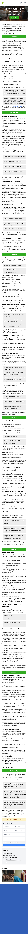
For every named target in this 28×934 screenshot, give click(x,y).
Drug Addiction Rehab (17, 106)
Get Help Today (14, 771)
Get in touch (14, 17)
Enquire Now (14, 549)
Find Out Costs (14, 112)
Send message (14, 845)
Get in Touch (14, 36)
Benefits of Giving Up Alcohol (10, 857)
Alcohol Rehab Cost (7, 853)
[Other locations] (21, 3)
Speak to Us (14, 417)
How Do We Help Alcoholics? (10, 855)
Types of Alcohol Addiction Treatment (12, 860)
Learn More (14, 254)
